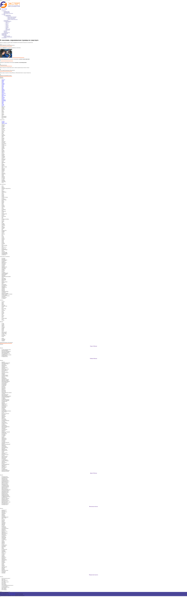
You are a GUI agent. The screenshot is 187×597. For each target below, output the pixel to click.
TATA (3, 104)
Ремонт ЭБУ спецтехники (12, 16)
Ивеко (3, 80)
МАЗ (6, 28)
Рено (3, 82)
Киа (2, 105)
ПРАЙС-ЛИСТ (4, 35)
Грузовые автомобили (7, 21)
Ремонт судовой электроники (13, 19)
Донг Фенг (4, 93)
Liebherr (3, 121)
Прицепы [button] (1, 321)
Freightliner (4, 99)
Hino (3, 96)
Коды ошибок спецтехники (8, 13)
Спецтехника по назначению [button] (5, 256)
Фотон (3, 89)
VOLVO (7, 25)
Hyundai (3, 97)
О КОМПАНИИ (6, 11)
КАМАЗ (7, 27)
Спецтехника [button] (2, 119)
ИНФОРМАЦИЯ (7, 12)
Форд (3, 101)
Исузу (3, 98)
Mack (3, 102)
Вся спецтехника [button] (3, 184)
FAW (3, 92)
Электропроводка (7, 32)
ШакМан (3, 90)
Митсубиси (4, 95)
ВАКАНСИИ (4, 34)
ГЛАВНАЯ (4, 10)
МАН (3, 81)
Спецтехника (6, 20)
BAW (3, 94)
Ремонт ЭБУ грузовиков (12, 17)
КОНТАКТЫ (4, 37)
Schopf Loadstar (4, 123)
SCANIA (7, 23)
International (4, 100)
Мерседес (3, 79)
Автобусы (5, 30)
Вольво (3, 83)
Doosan (3, 122)
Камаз (3, 86)
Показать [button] (1, 360)
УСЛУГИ (3, 14)
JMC (2, 103)
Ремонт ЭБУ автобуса (11, 18)
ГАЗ (2, 87)
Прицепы (5, 31)
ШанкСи (3, 91)
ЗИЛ (2, 88)
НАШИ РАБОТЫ (5, 33)
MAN (7, 24)
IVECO (7, 26)
